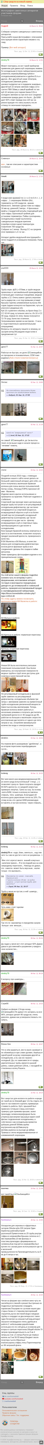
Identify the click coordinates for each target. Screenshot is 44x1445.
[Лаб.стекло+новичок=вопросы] (23, 358)
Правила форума (9, 1413)
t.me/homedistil (10, 1401)
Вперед (39, 21)
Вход (22, 6)
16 (41, 732)
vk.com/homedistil (11, 1396)
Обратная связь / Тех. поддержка (15, 1415)
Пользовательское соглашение (14, 1410)
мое (3, 164)
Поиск (30, 6)
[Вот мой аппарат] (17, 47)
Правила (14, 6)
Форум (4, 6)
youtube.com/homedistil (13, 1399)
